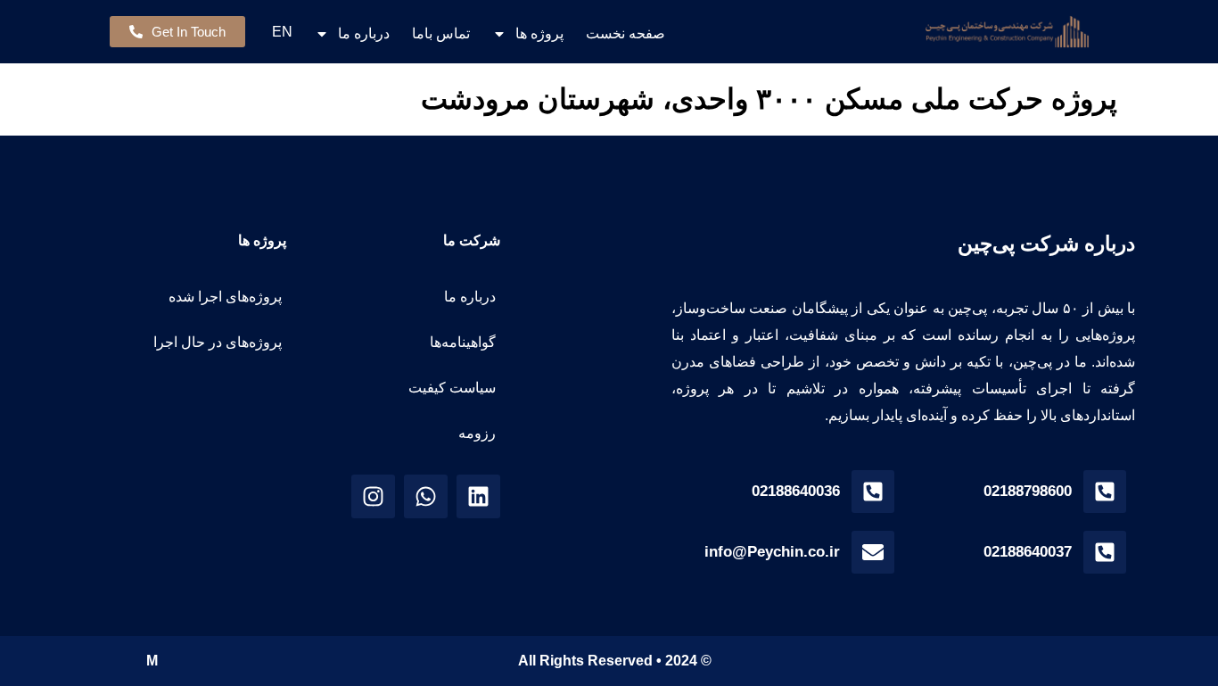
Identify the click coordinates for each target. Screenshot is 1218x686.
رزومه (477, 433)
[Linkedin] (478, 496)
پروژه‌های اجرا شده (225, 296)
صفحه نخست (625, 33)
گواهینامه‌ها (463, 342)
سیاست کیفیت (452, 387)
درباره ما (364, 33)
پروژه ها (539, 33)
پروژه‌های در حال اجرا (217, 342)
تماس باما (441, 33)
